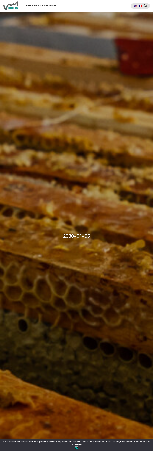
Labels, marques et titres (40, 5)
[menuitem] (136, 6)
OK (76, 448)
